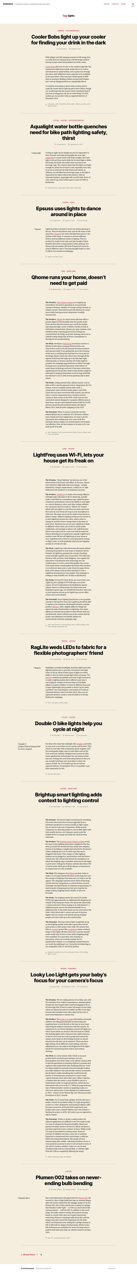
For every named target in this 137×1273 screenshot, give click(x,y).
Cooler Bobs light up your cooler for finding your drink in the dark (68, 40)
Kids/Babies (72, 968)
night (67, 188)
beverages (51, 104)
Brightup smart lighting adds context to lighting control (68, 797)
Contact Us (115, 4)
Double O (80, 744)
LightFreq (60, 494)
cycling (60, 188)
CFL (52, 1238)
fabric (49, 703)
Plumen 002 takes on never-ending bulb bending (68, 1180)
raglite (66, 703)
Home (63, 271)
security (54, 954)
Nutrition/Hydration (76, 120)
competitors (72, 929)
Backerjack (8, 4)
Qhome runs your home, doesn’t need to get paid (68, 280)
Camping (61, 30)
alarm (49, 432)
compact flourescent (60, 1238)
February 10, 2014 (69, 987)
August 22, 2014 (69, 467)
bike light (53, 774)
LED (53, 256)
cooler (56, 104)
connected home (66, 624)
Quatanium (67, 344)
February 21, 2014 (70, 806)
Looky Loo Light (66, 1019)
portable (83, 104)
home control (79, 952)
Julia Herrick (62, 144)
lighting (86, 952)
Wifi (66, 626)
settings (84, 432)
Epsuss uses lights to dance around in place (68, 211)
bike (55, 188)
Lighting (64, 120)
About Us (107, 4)
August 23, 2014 (70, 289)
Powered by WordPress (43, 1268)
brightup (70, 873)
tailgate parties (52, 106)
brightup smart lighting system (72, 842)
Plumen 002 (83, 1198)
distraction (56, 1157)
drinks (68, 104)
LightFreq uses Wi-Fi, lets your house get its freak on (68, 458)
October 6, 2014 (76, 49)
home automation (68, 432)
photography (67, 1157)
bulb (49, 1238)
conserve (55, 929)
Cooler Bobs (50, 67)
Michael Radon (57, 289)
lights (72, 104)
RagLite (48, 678)
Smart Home (71, 271)
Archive (123, 4)
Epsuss (57, 234)
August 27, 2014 (70, 220)
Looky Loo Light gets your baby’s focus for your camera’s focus (68, 977)
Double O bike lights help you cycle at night (68, 726)
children (50, 1157)
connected (56, 952)
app (53, 624)
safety (71, 188)
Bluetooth (57, 624)
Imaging (64, 641)
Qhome (59, 319)
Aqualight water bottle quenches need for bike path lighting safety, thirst (68, 132)
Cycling (56, 120)
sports (88, 104)
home (60, 432)
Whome (55, 607)
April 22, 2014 (70, 659)
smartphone (55, 434)
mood (87, 624)
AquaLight (50, 158)
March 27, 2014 (69, 735)
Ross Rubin (63, 49)
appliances (55, 432)
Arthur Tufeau (57, 1189)
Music (72, 202)
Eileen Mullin (56, 806)
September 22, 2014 (76, 144)
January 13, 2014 (70, 1189)
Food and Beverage (72, 30)
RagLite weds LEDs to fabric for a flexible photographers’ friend (68, 650)
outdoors (77, 104)
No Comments (83, 220)
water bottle (77, 188)
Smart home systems (65, 302)
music (61, 256)
